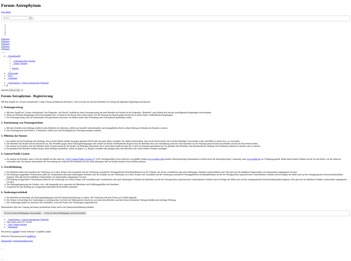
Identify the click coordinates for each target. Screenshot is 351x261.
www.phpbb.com (155, 159)
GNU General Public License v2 (80, 159)
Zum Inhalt (6, 12)
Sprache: (5, 90)
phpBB (15, 231)
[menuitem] (23, 61)
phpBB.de (31, 236)
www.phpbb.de (253, 159)
